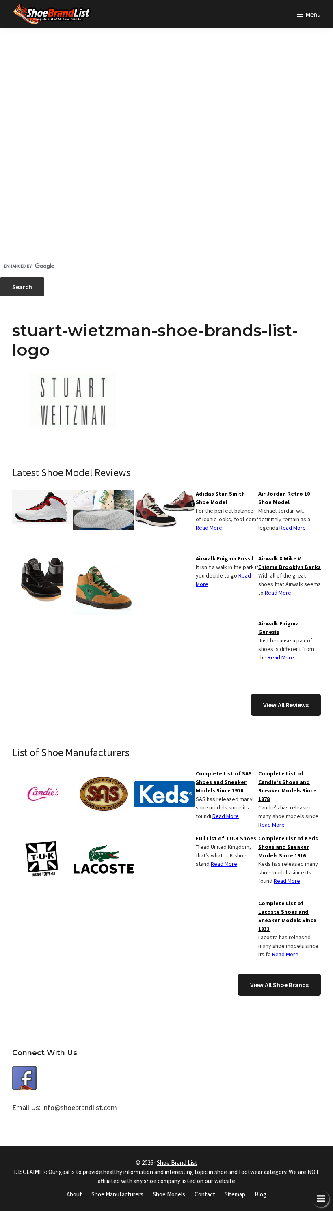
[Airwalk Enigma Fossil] (42, 559)
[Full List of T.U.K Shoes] (42, 839)
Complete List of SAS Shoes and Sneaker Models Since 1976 (224, 782)
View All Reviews (286, 705)
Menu (313, 14)
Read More (292, 527)
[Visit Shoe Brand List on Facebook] (24, 1071)
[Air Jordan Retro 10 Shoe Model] (42, 494)
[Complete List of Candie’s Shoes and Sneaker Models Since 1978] (42, 774)
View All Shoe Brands (279, 985)
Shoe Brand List (177, 1162)
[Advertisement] (166, 85)
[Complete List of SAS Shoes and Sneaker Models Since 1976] (103, 774)
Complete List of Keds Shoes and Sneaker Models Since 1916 (288, 847)
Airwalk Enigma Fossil (224, 558)
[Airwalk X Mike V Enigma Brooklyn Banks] (164, 494)
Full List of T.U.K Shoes (226, 838)
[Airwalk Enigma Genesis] (103, 559)
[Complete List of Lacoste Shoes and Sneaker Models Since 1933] (103, 839)
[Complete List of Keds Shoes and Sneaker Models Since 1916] (164, 774)
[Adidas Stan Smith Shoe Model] (103, 494)
